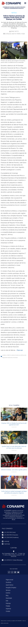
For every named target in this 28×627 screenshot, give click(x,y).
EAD (7, 601)
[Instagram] (12, 572)
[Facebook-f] (9, 572)
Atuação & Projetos (11, 587)
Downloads (9, 598)
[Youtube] (18, 572)
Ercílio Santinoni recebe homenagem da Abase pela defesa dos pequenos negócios (14, 492)
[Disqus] (14, 379)
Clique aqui (20, 350)
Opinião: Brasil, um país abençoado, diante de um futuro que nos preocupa (14, 447)
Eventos (8, 593)
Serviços (8, 590)
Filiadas (8, 606)
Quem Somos (9, 585)
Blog (7, 595)
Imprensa (8, 608)
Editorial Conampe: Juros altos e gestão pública (14, 469)
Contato (8, 611)
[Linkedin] (15, 572)
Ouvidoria (8, 582)
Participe (8, 603)
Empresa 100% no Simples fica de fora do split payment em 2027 (14, 424)
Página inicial (9, 579)
